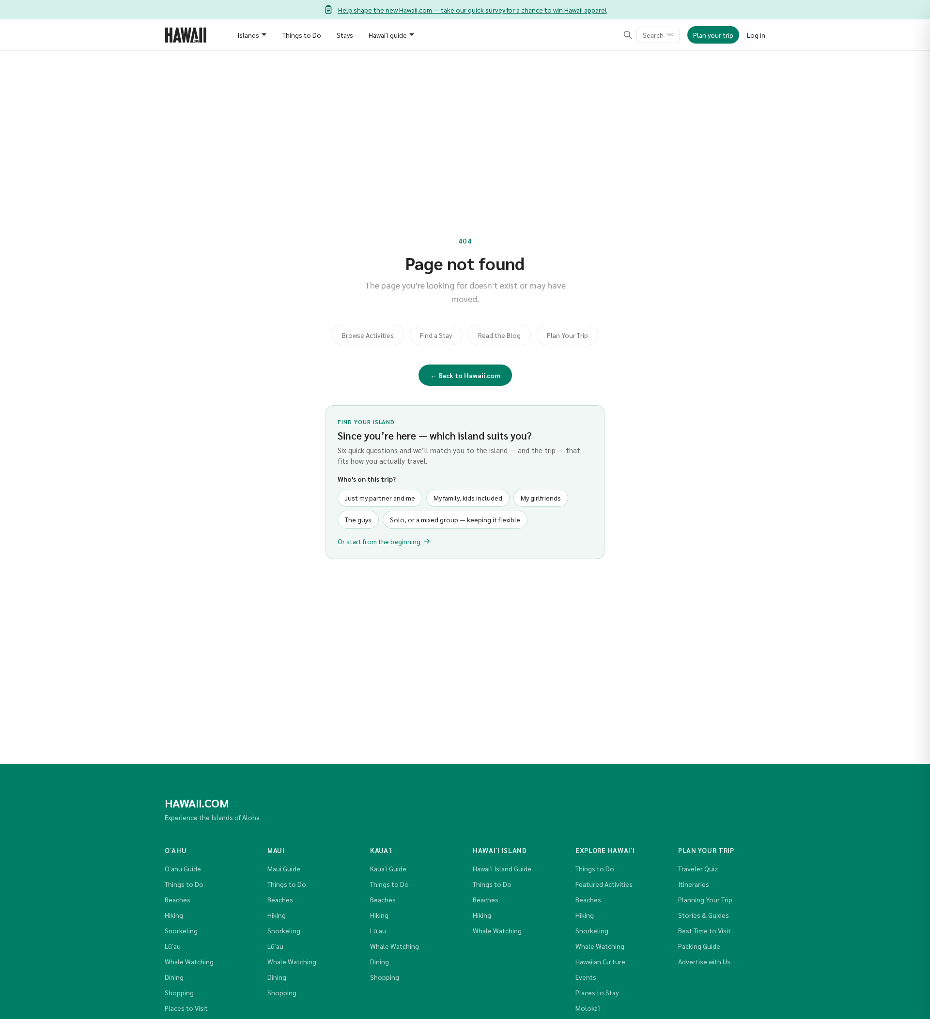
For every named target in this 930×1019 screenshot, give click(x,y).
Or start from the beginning (379, 541)
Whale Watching (189, 961)
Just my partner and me (380, 497)
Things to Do (301, 34)
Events (585, 977)
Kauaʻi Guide (388, 868)
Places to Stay (597, 992)
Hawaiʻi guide (388, 34)
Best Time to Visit (704, 930)
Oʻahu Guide (183, 868)
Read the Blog (499, 335)
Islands (248, 34)
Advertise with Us (704, 961)
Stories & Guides (703, 915)
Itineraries (693, 884)
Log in (756, 34)
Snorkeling (181, 930)
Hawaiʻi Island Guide (502, 868)
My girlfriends (541, 497)
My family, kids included (468, 497)
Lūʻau (173, 946)
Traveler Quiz (698, 868)
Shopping (179, 992)
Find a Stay (436, 335)
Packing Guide (699, 946)
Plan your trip (713, 34)
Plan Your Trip (567, 335)
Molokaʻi (588, 1008)
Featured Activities (604, 884)
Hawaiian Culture (600, 961)
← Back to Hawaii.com (465, 375)
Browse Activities (368, 335)
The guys (358, 519)
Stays (345, 34)
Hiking (174, 915)
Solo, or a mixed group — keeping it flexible (455, 519)
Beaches (177, 899)
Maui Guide (283, 868)
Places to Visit (186, 1008)
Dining (174, 977)
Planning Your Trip (705, 899)
